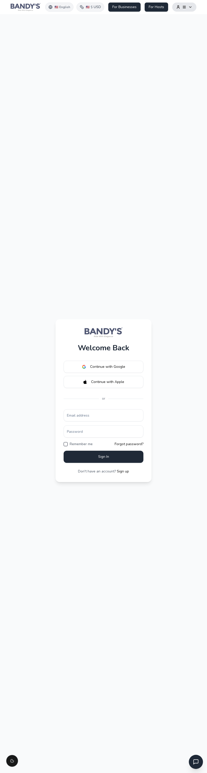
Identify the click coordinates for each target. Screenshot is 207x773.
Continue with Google (107, 366)
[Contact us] (196, 762)
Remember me (81, 444)
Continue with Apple (107, 381)
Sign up (123, 471)
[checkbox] (66, 444)
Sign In (103, 456)
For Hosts (156, 7)
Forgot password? (129, 444)
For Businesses (124, 7)
